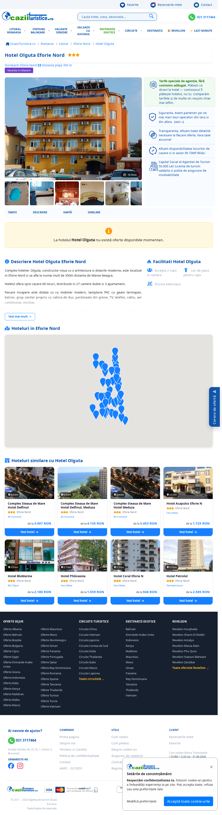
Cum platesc (120, 743)
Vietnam (131, 695)
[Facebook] (11, 766)
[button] (121, 417)
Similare (94, 212)
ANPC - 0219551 (71, 768)
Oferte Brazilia (12, 640)
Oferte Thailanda (51, 690)
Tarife (12, 212)
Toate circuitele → (92, 679)
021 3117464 (206, 17)
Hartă (67, 212)
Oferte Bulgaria (13, 646)
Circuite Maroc (88, 668)
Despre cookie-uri (124, 749)
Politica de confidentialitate (79, 756)
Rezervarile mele (169, 5)
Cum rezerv (119, 737)
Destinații (155, 31)
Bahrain (131, 629)
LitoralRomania (14, 30)
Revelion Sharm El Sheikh (188, 635)
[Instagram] (20, 766)
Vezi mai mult (18, 316)
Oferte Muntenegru (53, 640)
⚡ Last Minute (201, 31)
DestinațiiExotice (107, 30)
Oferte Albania (12, 629)
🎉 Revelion (176, 31)
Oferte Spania (49, 679)
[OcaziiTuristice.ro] (28, 16)
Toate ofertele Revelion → (190, 668)
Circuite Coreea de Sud (93, 646)
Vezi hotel (28, 532)
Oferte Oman (49, 646)
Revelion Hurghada (184, 629)
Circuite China (88, 629)
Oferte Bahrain (12, 635)
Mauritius (132, 657)
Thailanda (132, 690)
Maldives (131, 651)
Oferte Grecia (11, 672)
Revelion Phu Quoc (184, 651)
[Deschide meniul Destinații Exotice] (120, 31)
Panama (131, 673)
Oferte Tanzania (51, 684)
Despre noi (67, 743)
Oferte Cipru (11, 651)
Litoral (63, 44)
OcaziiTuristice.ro (22, 44)
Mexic (129, 662)
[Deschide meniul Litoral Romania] (25, 31)
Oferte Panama (50, 651)
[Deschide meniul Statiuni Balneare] (49, 31)
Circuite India (87, 651)
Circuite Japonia (89, 640)
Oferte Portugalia (52, 657)
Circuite (131, 31)
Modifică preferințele (142, 801)
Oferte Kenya (11, 689)
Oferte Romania (51, 673)
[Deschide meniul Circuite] (142, 31)
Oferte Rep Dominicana (56, 668)
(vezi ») (179, 122)
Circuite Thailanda (90, 657)
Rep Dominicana (136, 679)
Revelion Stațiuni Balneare (189, 657)
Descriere (40, 212)
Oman (130, 668)
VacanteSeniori (61, 30)
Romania (47, 44)
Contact (206, 5)
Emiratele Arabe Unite (140, 635)
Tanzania (131, 684)
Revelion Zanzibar (183, 662)
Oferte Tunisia (50, 695)
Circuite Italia (87, 662)
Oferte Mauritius (51, 629)
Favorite (132, 5)
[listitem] (17, 193)
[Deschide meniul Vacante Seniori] (72, 31)
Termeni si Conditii (73, 749)
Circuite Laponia (89, 673)
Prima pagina (69, 737)
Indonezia (132, 640)
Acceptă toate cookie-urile (188, 801)
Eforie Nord (81, 44)
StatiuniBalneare (38, 30)
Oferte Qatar (49, 662)
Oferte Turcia (49, 701)
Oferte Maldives (13, 694)
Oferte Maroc (11, 705)
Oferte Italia (10, 683)
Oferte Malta (11, 700)
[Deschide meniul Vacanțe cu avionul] (94, 31)
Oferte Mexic (49, 635)
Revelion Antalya (183, 640)
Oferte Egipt (11, 657)
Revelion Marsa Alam (185, 646)
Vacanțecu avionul (83, 31)
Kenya (130, 646)
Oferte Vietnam (50, 706)
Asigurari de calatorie (127, 756)
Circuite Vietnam (89, 635)
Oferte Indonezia (14, 678)
